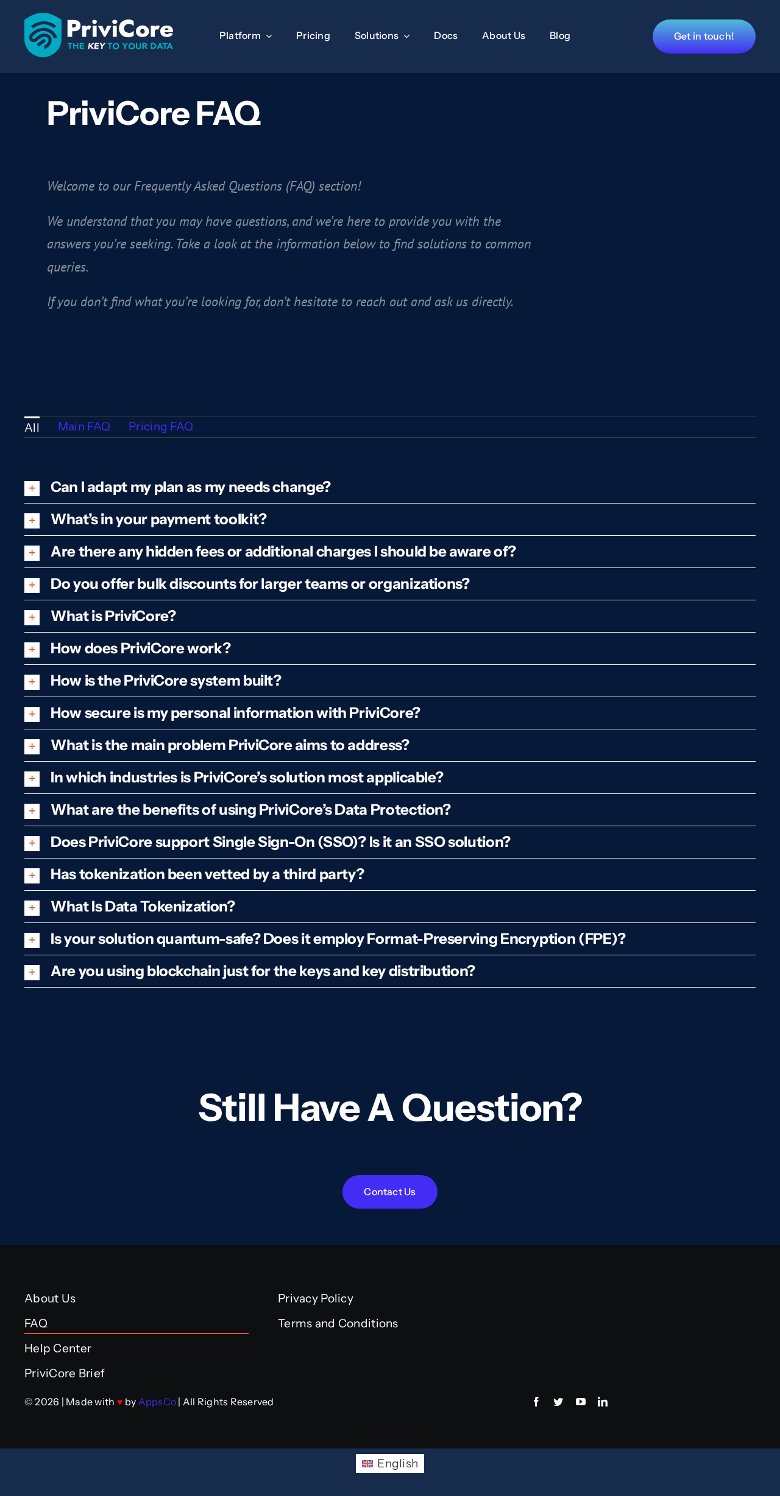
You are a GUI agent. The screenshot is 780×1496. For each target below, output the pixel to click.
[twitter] (558, 1401)
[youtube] (581, 1401)
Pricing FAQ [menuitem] (161, 427)
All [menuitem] (32, 428)
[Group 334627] (98, 19)
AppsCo (157, 1402)
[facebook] (536, 1401)
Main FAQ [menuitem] (84, 427)
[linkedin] (603, 1401)
